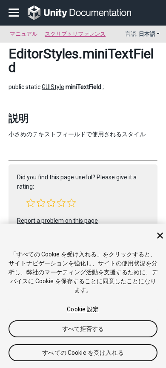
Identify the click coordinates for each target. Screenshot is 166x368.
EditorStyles (44, 54)
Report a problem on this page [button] (57, 220)
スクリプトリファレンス (75, 34)
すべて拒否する (83, 328)
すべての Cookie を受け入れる (83, 352)
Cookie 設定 (83, 309)
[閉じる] (160, 235)
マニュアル (23, 34)
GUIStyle (53, 86)
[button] (31, 203)
